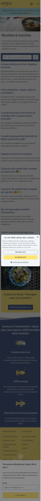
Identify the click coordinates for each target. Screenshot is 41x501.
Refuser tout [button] (20, 252)
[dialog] (20, 250)
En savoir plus (26, 247)
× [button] (37, 237)
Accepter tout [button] (20, 257)
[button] (20, 262)
